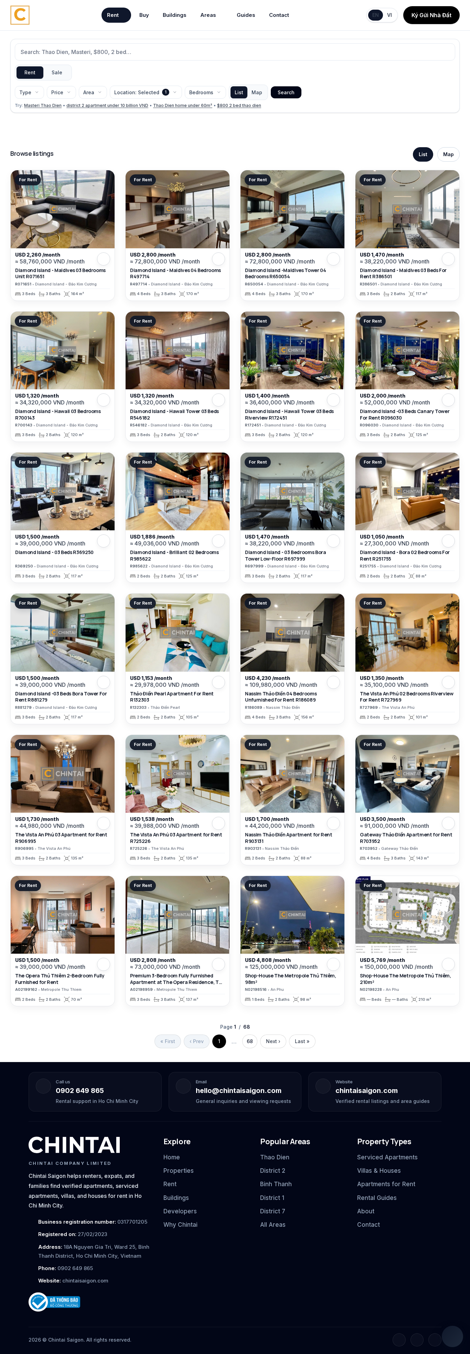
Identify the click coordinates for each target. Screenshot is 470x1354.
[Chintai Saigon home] (74, 1145)
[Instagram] (417, 1339)
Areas (208, 15)
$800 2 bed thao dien (239, 105)
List (239, 92)
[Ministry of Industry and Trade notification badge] (90, 1302)
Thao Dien (274, 1157)
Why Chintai (180, 1224)
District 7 (272, 1211)
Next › (273, 1041)
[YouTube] (434, 1339)
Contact (279, 15)
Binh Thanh (276, 1184)
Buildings (174, 15)
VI (389, 15)
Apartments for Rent (386, 1184)
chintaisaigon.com (366, 1090)
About (365, 1211)
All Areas (273, 1224)
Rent (113, 15)
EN (375, 15)
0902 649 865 (80, 1090)
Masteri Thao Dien (43, 105)
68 (250, 1041)
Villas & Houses (379, 1170)
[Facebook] (399, 1339)
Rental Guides (377, 1197)
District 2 (272, 1170)
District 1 (272, 1197)
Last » (302, 1041)
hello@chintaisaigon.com (238, 1090)
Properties (178, 1170)
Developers (180, 1211)
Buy (144, 15)
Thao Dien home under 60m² (182, 105)
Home (171, 1157)
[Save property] (103, 259)
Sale (57, 72)
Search (286, 92)
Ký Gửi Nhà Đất (431, 15)
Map (257, 92)
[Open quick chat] (452, 1336)
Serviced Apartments (387, 1157)
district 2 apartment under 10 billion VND (107, 105)
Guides (246, 15)
